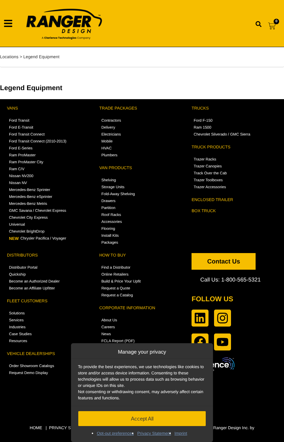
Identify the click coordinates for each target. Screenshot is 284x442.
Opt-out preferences (115, 433)
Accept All (142, 419)
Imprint (181, 433)
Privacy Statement (154, 433)
